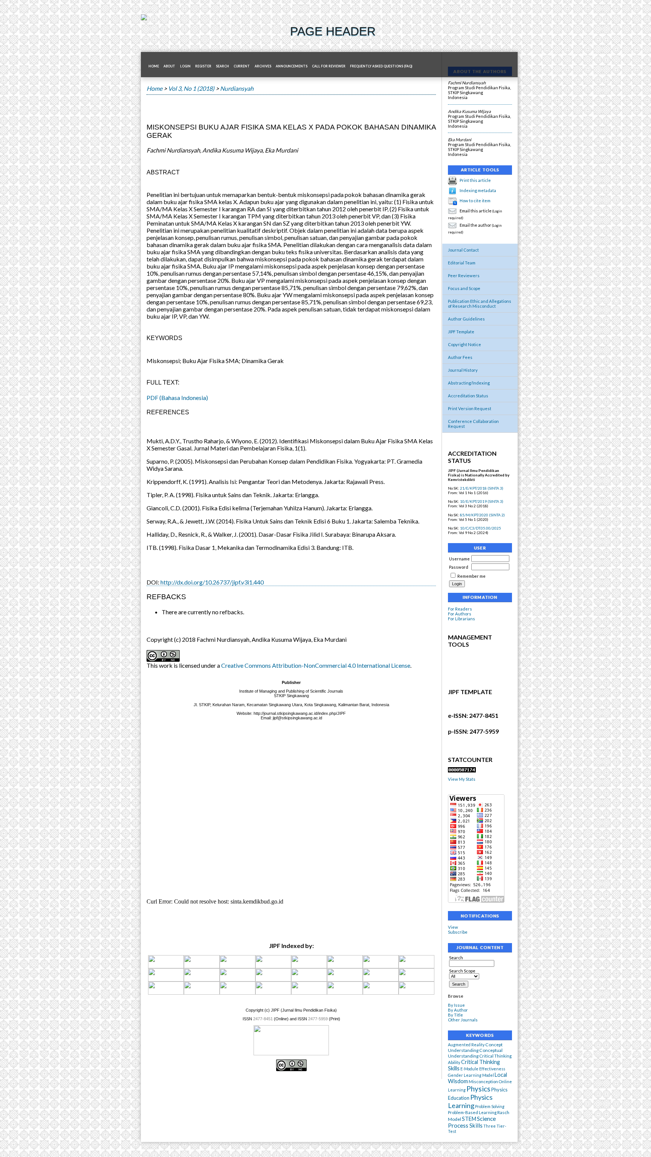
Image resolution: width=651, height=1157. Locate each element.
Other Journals (463, 1019)
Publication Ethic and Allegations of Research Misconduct (479, 303)
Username (459, 558)
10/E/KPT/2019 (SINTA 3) (481, 501)
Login (185, 66)
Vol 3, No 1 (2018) (191, 88)
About (169, 66)
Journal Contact (463, 249)
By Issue (456, 1005)
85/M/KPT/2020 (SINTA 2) (482, 515)
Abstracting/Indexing (469, 382)
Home (153, 66)
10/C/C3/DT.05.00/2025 (480, 528)
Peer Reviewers (464, 275)
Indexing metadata (478, 190)
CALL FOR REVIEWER (328, 66)
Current (242, 66)
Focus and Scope (464, 288)
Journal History (463, 370)
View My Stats (461, 779)
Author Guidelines (466, 318)
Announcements (291, 66)
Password (458, 567)
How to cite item (475, 200)
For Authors (459, 613)
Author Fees (460, 357)
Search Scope (462, 970)
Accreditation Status (468, 395)
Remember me (471, 576)
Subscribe (458, 932)
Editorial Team (461, 262)
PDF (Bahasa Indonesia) (177, 397)
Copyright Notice (464, 344)
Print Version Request (469, 408)
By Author (458, 1009)
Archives (263, 66)
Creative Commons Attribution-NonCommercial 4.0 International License (315, 665)
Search (222, 66)
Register (203, 66)
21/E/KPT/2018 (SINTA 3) (481, 488)
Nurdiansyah (237, 88)
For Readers (460, 608)
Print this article (475, 180)
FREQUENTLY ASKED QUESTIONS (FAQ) (381, 66)
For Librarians (461, 618)
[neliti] (381, 967)
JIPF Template (461, 331)
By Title (455, 1014)
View (453, 927)
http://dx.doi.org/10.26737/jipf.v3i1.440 (212, 582)
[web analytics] (462, 770)
